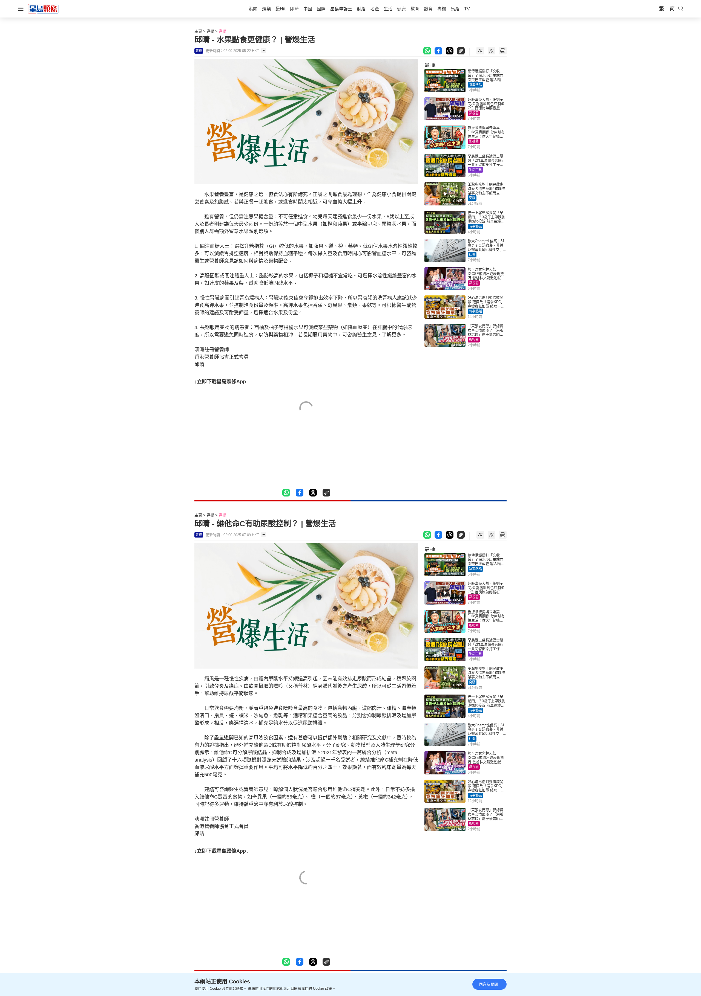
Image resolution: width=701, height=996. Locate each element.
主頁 (198, 31)
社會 (472, 254)
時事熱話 (475, 84)
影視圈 (474, 113)
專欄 (210, 31)
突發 (472, 198)
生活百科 (475, 170)
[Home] (43, 8)
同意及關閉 (488, 984)
